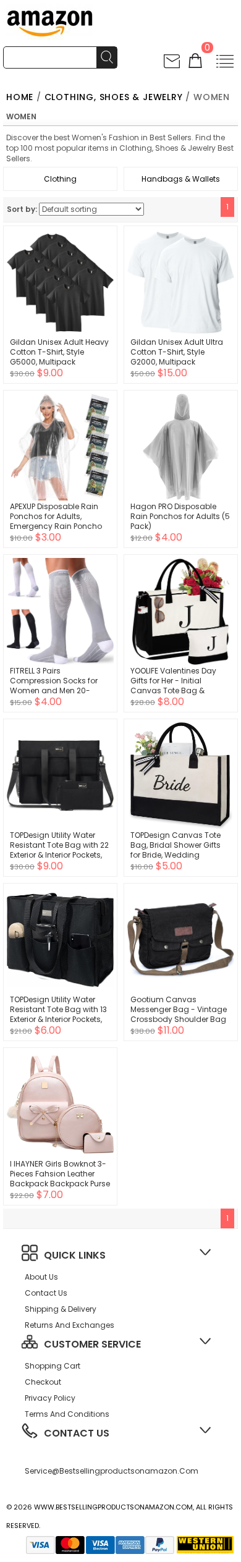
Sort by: (22, 209)
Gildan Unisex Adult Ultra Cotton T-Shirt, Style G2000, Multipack (176, 352)
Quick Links (75, 1255)
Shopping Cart (52, 1366)
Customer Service (92, 1344)
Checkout (43, 1382)
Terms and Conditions (67, 1414)
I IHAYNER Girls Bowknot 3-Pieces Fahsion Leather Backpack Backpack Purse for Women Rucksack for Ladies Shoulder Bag (60, 1184)
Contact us (46, 1293)
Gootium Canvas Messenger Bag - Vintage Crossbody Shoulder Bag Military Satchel (178, 1014)
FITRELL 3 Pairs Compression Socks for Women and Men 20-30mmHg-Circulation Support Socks (54, 690)
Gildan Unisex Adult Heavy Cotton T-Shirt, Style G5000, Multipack (59, 352)
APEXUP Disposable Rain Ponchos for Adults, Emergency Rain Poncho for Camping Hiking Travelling (56, 526)
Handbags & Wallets (181, 179)
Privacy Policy (50, 1398)
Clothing (60, 179)
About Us (41, 1277)
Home (19, 97)
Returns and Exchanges (69, 1325)
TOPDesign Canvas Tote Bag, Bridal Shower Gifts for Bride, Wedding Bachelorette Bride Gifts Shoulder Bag (175, 855)
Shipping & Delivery (60, 1309)
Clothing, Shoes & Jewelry (113, 97)
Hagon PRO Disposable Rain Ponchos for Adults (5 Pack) (180, 516)
